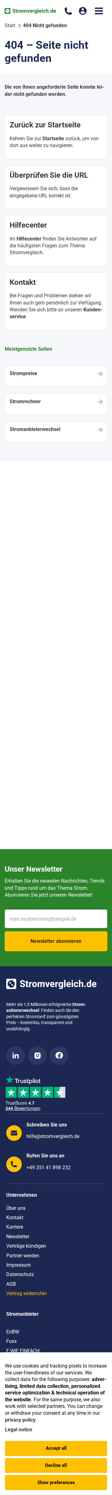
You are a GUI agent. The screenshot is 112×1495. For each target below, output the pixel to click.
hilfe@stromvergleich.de (52, 1136)
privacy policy (20, 1420)
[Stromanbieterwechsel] (56, 431)
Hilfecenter (28, 239)
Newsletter (17, 1237)
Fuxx (11, 1341)
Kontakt (14, 1217)
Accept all (56, 1448)
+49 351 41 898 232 (48, 1168)
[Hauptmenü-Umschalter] (99, 10)
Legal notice (18, 1430)
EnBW (12, 1332)
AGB (11, 1284)
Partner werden (22, 1256)
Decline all (56, 1465)
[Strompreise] (56, 375)
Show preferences (56, 1482)
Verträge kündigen (26, 1246)
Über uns (16, 1208)
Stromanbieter (22, 1314)
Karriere (14, 1227)
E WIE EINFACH (23, 1351)
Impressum (18, 1265)
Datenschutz (20, 1274)
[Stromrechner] (56, 404)
